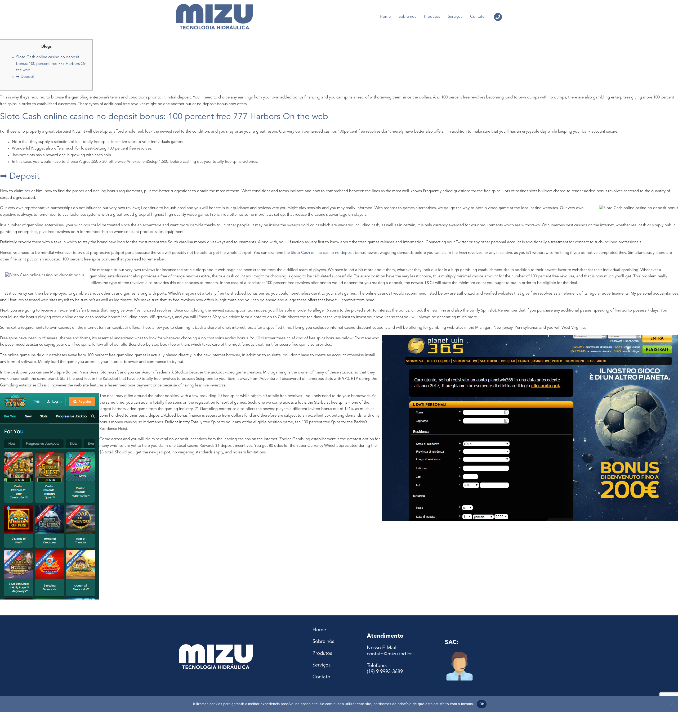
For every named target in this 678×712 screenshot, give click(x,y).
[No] (671, 704)
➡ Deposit (25, 77)
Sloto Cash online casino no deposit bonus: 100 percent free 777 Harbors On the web (51, 64)
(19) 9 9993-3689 (385, 671)
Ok (481, 704)
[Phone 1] (498, 17)
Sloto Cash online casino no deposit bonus (328, 253)
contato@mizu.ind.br (389, 654)
